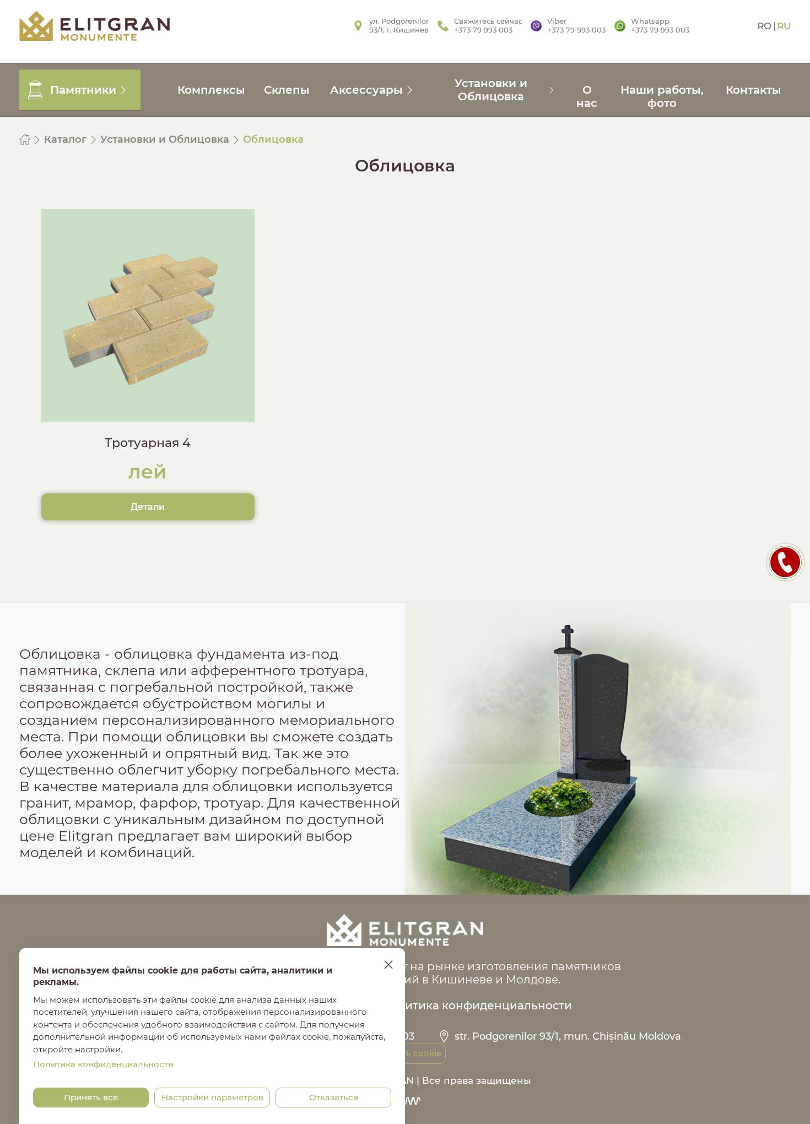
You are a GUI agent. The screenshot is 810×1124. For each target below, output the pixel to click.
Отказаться (333, 1097)
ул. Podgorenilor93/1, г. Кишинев (399, 25)
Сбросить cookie (405, 1053)
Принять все (91, 1097)
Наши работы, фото (662, 96)
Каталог (66, 139)
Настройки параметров (212, 1097)
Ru (784, 25)
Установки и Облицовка (166, 139)
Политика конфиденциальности (477, 1005)
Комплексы (211, 89)
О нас (586, 96)
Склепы (287, 89)
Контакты (753, 89)
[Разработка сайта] (405, 1101)
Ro (764, 25)
